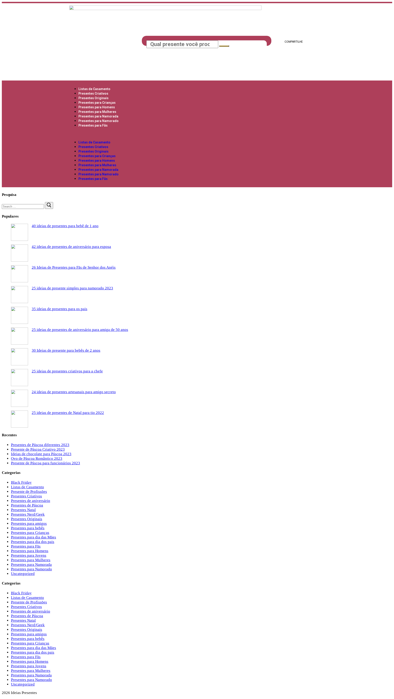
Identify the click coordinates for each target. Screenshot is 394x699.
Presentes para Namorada (98, 116)
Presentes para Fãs (93, 125)
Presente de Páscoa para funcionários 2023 (45, 463)
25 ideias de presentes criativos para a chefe (67, 371)
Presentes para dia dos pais (32, 542)
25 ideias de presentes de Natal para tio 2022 (68, 413)
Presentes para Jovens (28, 555)
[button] (197, 134)
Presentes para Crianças (97, 102)
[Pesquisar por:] (23, 206)
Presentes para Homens (96, 107)
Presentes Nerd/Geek (28, 514)
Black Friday (21, 482)
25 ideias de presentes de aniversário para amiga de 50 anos (80, 329)
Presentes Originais (93, 98)
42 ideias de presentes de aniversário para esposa (71, 246)
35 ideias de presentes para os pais (59, 309)
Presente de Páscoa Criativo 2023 (38, 449)
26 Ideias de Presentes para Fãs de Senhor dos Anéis (74, 267)
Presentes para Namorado (98, 121)
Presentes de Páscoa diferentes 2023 (40, 445)
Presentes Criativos (93, 93)
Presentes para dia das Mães (33, 537)
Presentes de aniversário (30, 501)
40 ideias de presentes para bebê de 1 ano (65, 226)
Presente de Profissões (29, 491)
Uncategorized (23, 574)
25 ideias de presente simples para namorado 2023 (72, 288)
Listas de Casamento (94, 89)
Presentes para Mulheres (97, 112)
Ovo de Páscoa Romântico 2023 (36, 458)
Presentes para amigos (29, 523)
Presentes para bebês (27, 528)
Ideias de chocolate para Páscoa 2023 (41, 454)
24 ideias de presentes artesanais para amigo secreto (74, 392)
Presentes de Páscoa (27, 505)
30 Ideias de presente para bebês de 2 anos (66, 350)
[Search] (224, 46)
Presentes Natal (23, 510)
